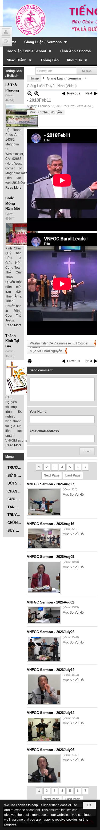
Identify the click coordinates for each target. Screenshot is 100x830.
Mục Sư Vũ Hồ (73, 495)
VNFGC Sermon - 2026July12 (50, 713)
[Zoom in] (30, 93)
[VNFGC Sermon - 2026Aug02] (44, 615)
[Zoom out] (36, 93)
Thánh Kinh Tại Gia (12, 341)
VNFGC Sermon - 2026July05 (50, 750)
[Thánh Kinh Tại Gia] (22, 377)
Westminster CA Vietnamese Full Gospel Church (59, 344)
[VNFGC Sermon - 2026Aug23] (44, 502)
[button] (46, 41)
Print (29, 361)
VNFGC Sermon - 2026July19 (50, 670)
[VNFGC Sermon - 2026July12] (44, 729)
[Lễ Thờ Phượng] (22, 116)
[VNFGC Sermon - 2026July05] (44, 768)
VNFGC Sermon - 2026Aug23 (50, 484)
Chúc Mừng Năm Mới (12, 203)
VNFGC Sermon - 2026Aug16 (50, 524)
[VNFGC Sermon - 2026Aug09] (44, 577)
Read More (13, 187)
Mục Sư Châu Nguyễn (46, 112)
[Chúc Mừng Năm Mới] (22, 234)
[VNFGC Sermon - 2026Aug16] (44, 538)
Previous (73, 93)
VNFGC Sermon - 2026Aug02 (50, 602)
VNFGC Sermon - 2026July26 (50, 632)
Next (88, 93)
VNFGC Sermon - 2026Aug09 (50, 557)
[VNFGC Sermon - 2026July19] (44, 689)
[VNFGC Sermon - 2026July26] (44, 649)
